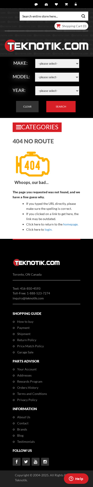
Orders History (27, 387)
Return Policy (26, 340)
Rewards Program (29, 381)
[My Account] (47, 4)
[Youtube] (36, 462)
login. (48, 229)
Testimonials (26, 441)
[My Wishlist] (57, 4)
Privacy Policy (27, 400)
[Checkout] (67, 4)
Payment (23, 328)
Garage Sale (25, 352)
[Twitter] (26, 462)
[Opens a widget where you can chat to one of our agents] (76, 479)
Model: (21, 76)
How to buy (25, 321)
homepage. (70, 224)
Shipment (23, 334)
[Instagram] (45, 462)
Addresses (24, 375)
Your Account (27, 369)
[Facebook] (17, 462)
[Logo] (36, 265)
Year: (19, 90)
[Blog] (36, 4)
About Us (23, 417)
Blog (20, 435)
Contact (22, 423)
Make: (20, 63)
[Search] (82, 15)
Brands (22, 429)
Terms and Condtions (32, 394)
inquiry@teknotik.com (28, 298)
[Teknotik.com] (46, 45)
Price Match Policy (30, 346)
